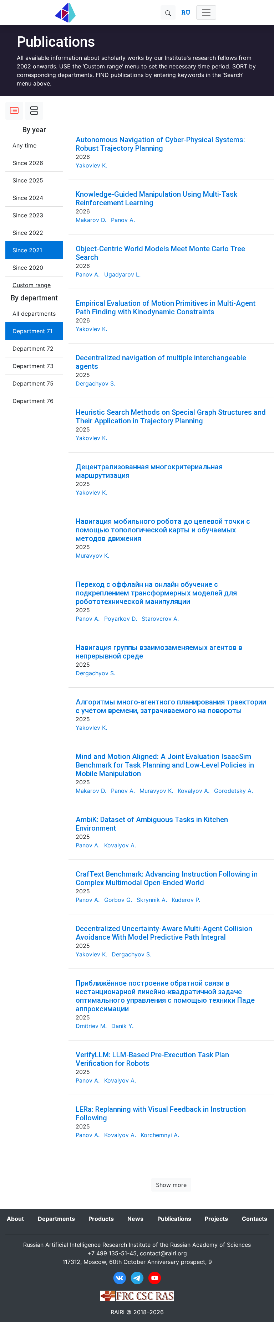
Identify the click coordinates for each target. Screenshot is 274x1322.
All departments (34, 313)
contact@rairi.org (163, 1253)
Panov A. (123, 219)
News (135, 1218)
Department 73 (33, 366)
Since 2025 (27, 180)
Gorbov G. (118, 899)
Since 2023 (27, 215)
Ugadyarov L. (122, 274)
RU (186, 12)
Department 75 (33, 383)
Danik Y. (122, 1025)
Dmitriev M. (91, 1025)
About (15, 1218)
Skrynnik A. (152, 899)
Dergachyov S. (95, 383)
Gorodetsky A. (233, 790)
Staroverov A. (160, 618)
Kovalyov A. (193, 790)
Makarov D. (91, 219)
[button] (31, 285)
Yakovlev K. (91, 165)
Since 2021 (27, 250)
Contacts (254, 1218)
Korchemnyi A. (160, 1134)
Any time (24, 145)
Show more (171, 1184)
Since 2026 (27, 162)
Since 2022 (27, 232)
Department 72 (33, 348)
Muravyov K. (92, 555)
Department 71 (32, 331)
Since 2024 (27, 197)
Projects (216, 1218)
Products (101, 1218)
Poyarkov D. (120, 618)
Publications (174, 1218)
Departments (56, 1218)
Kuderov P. (186, 899)
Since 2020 (27, 267)
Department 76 (33, 400)
